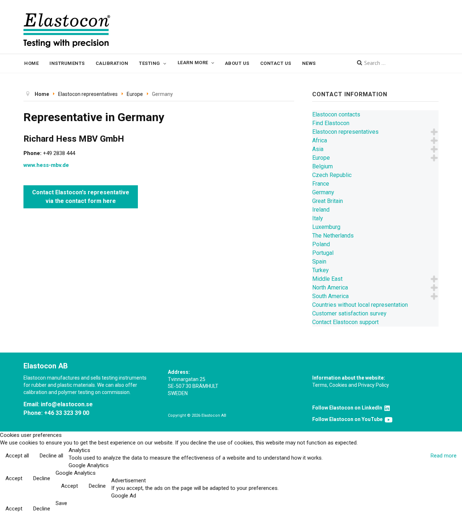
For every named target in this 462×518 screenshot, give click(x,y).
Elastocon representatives (345, 131)
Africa (319, 140)
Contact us (275, 63)
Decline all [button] (51, 455)
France (320, 183)
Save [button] (61, 503)
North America (330, 287)
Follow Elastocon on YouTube (348, 419)
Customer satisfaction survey (349, 313)
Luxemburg (326, 226)
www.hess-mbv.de (46, 165)
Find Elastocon (330, 123)
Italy (317, 218)
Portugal (323, 252)
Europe (321, 157)
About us (237, 63)
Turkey (320, 270)
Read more (444, 455)
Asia (317, 149)
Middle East (327, 278)
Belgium (322, 166)
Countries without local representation (360, 304)
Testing (149, 63)
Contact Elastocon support (345, 322)
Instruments (67, 63)
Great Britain (327, 201)
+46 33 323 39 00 (66, 412)
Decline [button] (41, 478)
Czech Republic (332, 175)
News (309, 63)
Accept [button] (13, 478)
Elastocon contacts (336, 114)
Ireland (321, 209)
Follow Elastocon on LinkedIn (348, 408)
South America (330, 296)
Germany (323, 192)
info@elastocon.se (67, 404)
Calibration (112, 63)
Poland (321, 244)
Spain (319, 261)
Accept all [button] (17, 455)
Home (31, 63)
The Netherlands (333, 235)
